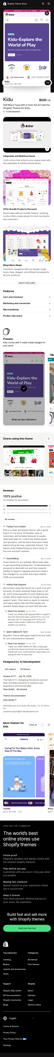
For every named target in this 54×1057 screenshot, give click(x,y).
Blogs (5, 1005)
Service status (34, 1005)
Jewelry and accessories (14, 969)
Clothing (7, 960)
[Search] (43, 4)
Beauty (6, 964)
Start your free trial (27, 928)
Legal (30, 1000)
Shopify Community (12, 1000)
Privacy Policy (9, 1032)
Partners (31, 995)
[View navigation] (49, 4)
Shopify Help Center (12, 991)
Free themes (33, 964)
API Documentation (12, 995)
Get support (10, 669)
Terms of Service (11, 1026)
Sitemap (7, 1045)
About (30, 991)
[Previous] (42, 439)
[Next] (49, 439)
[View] (24, 462)
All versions (22, 689)
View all (33, 725)
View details (9, 689)
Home (6, 974)
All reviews (10, 519)
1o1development (13, 111)
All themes (25, 669)
